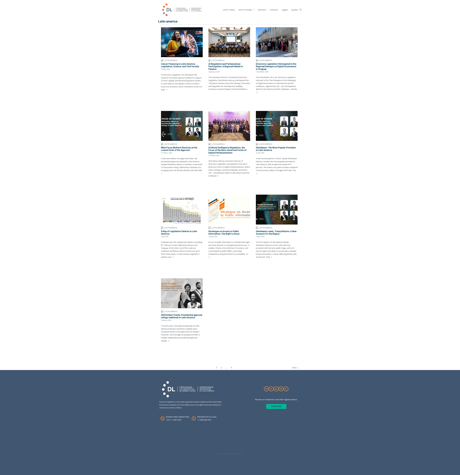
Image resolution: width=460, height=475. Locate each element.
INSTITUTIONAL (245, 10)
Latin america (170, 60)
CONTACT (274, 10)
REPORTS (262, 10)
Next (295, 367)
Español (294, 10)
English (285, 10)
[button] (300, 9)
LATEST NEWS (229, 10)
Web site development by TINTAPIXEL (230, 454)
